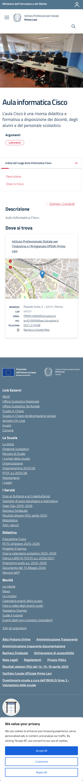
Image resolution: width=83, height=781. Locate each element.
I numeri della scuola (16, 458)
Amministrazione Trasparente (57, 639)
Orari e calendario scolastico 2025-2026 (29, 553)
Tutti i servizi (10, 525)
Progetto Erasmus (14, 548)
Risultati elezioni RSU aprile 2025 (24, 515)
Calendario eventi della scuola (22, 600)
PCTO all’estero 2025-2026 (21, 543)
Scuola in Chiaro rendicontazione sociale (29, 415)
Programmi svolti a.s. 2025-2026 (24, 562)
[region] (41, 749)
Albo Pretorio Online (16, 639)
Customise (41, 761)
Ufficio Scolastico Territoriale (21, 406)
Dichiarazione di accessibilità (54, 652)
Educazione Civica (14, 538)
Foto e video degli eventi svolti (22, 605)
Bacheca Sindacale (15, 510)
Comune (7, 430)
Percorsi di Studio (13, 453)
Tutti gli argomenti (14, 628)
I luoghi (7, 482)
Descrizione (13, 176)
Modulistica (10, 520)
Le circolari (9, 596)
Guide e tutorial (12, 615)
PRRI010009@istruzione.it (40, 316)
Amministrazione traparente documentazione (33, 646)
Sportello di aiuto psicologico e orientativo (30, 501)
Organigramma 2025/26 (18, 468)
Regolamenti (11, 477)
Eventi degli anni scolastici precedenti (27, 620)
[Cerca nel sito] (73, 26)
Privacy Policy (56, 659)
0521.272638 (32, 325)
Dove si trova (15, 183)
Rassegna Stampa (14, 610)
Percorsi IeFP (11, 572)
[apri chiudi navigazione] (6, 17)
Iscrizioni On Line (13, 420)
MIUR (6, 396)
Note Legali (10, 659)
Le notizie (8, 586)
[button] (41, 163)
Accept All (41, 751)
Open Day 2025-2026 (17, 505)
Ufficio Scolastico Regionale (20, 401)
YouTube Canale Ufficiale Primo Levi (27, 673)
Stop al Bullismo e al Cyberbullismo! (26, 496)
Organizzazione (12, 463)
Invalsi (6, 425)
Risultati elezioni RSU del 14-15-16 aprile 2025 (35, 666)
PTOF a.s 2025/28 (14, 472)
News (6, 591)
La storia (8, 444)
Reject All (41, 772)
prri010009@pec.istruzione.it (41, 320)
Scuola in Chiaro (13, 411)
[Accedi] (77, 4)
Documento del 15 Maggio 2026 (24, 567)
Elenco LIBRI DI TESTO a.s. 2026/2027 (28, 558)
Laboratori (15, 142)
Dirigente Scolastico (15, 448)
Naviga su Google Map (37, 330)
